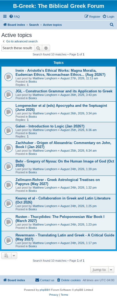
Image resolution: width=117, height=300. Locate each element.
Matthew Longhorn (45, 78)
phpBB (44, 289)
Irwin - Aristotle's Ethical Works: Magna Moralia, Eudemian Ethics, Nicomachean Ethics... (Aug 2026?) (60, 72)
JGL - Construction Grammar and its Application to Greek (64, 91)
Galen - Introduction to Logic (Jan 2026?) (50, 126)
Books (33, 81)
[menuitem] (14, 16)
